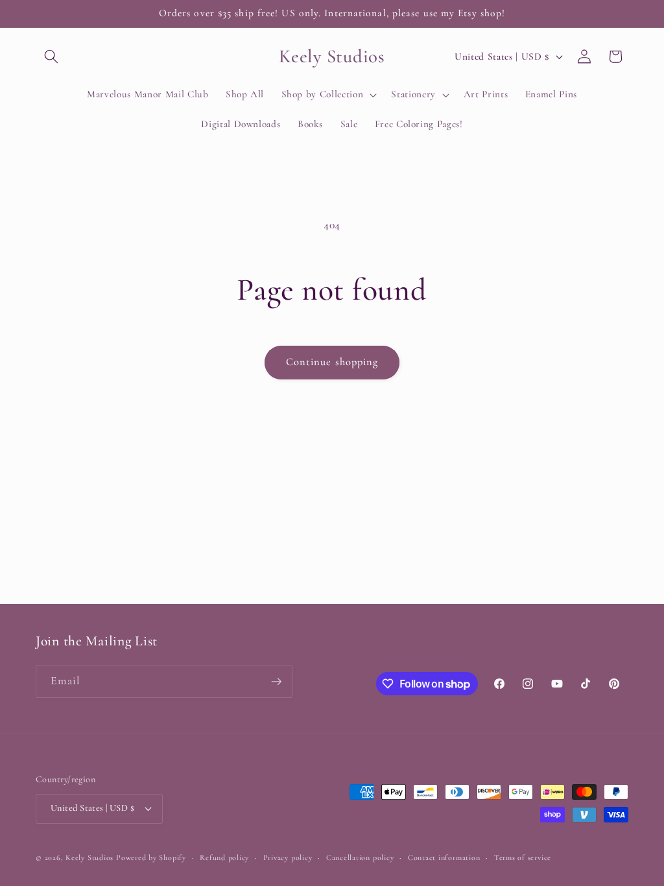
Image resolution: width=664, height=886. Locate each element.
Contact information (444, 857)
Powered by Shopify (151, 857)
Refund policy (224, 857)
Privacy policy (288, 857)
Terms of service (522, 857)
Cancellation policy (360, 857)
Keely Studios (89, 857)
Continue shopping (332, 361)
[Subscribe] (276, 682)
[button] (51, 56)
